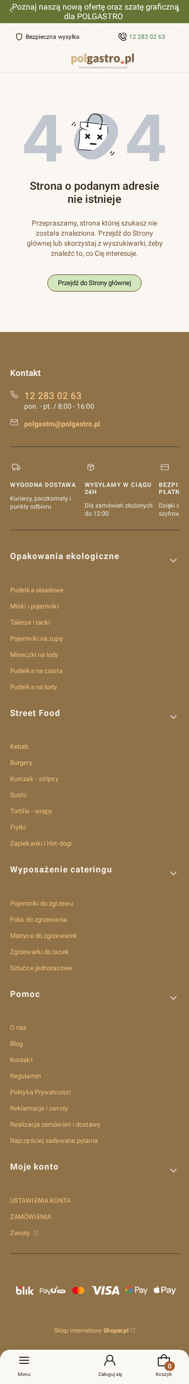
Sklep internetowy (91, 1330)
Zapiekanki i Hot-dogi (41, 843)
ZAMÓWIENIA (30, 1217)
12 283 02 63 (147, 36)
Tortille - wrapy (31, 811)
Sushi (18, 795)
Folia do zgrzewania (38, 919)
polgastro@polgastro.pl (62, 424)
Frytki (18, 827)
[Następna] (178, 12)
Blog (16, 1043)
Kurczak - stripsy (34, 779)
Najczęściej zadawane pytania (54, 1140)
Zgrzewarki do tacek (39, 952)
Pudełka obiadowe (37, 590)
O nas (18, 1027)
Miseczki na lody (34, 654)
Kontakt (21, 1060)
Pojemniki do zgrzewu (41, 903)
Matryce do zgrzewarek (43, 935)
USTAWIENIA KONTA (40, 1200)
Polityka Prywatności (40, 1092)
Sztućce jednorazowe (41, 968)
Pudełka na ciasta (36, 671)
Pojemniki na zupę (36, 638)
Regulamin (25, 1076)
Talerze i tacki (30, 622)
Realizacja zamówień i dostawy (55, 1124)
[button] (94, 560)
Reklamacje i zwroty (39, 1108)
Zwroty (21, 1233)
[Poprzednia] (11, 12)
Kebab (19, 746)
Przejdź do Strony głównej (94, 283)
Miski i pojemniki (34, 606)
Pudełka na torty (33, 687)
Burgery (21, 762)
